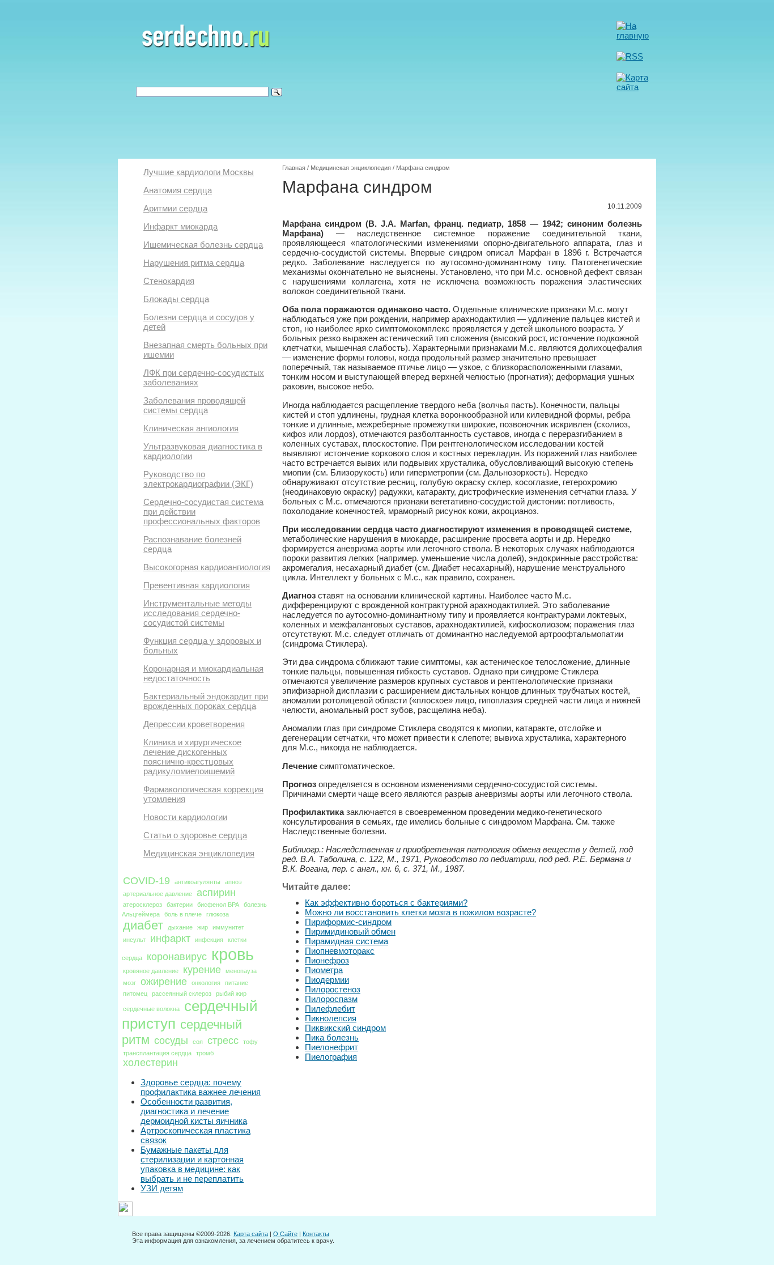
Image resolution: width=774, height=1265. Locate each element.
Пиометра (324, 970)
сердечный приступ (190, 1014)
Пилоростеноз (332, 989)
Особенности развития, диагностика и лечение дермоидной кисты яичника (194, 1111)
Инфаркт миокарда (180, 226)
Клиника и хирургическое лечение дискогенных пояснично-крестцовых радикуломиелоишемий (192, 756)
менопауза (241, 970)
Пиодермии (327, 979)
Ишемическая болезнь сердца (203, 244)
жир (202, 927)
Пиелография (331, 1057)
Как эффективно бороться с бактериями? (386, 902)
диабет (143, 925)
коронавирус (177, 956)
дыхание (180, 927)
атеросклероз (142, 904)
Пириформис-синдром (348, 922)
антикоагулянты (197, 881)
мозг (129, 982)
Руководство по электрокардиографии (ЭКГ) (198, 479)
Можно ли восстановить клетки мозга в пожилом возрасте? (420, 912)
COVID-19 (146, 880)
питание (236, 982)
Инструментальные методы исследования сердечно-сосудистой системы (197, 612)
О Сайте (285, 1233)
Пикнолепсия (330, 1018)
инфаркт (170, 938)
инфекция (209, 939)
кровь (232, 954)
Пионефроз (327, 960)
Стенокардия (168, 281)
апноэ (233, 881)
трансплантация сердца (157, 1053)
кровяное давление (150, 970)
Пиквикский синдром (345, 1028)
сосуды (171, 1040)
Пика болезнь (332, 1037)
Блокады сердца (176, 299)
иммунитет (228, 927)
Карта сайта (250, 1233)
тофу (250, 1041)
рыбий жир (231, 993)
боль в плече (183, 914)
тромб (205, 1053)
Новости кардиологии (185, 817)
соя (198, 1041)
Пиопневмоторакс (340, 951)
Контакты (316, 1233)
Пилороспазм (331, 999)
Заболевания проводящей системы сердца (194, 405)
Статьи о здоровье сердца (195, 835)
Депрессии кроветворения (194, 724)
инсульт (134, 939)
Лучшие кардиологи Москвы (198, 172)
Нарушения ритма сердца (193, 263)
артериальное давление (157, 893)
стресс (223, 1040)
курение (202, 969)
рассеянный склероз (181, 993)
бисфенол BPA (218, 904)
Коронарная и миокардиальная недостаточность (203, 673)
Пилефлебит (330, 1008)
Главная (293, 167)
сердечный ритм (182, 1032)
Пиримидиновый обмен (350, 931)
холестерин (150, 1062)
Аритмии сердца (175, 208)
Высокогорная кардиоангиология (206, 567)
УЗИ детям (162, 1188)
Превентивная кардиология (196, 585)
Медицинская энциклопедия (198, 853)
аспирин (216, 892)
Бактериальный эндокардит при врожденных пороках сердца (205, 701)
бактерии (180, 904)
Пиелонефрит (331, 1047)
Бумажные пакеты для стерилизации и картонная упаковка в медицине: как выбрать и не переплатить (192, 1164)
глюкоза (217, 914)
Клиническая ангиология (191, 428)
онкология (206, 982)
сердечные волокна (151, 1008)
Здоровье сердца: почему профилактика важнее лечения (201, 1087)
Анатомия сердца (177, 190)
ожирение (164, 981)
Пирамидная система (346, 941)
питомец (135, 993)
